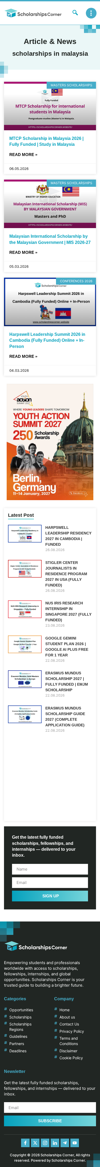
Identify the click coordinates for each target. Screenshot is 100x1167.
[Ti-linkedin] (55, 1143)
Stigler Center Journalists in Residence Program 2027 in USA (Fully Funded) (66, 573)
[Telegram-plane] (65, 1143)
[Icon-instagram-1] (45, 1143)
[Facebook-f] (25, 1143)
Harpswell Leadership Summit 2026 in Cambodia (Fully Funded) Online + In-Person (47, 340)
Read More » (23, 154)
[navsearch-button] (75, 13)
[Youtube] (74, 1143)
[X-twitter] (35, 1143)
